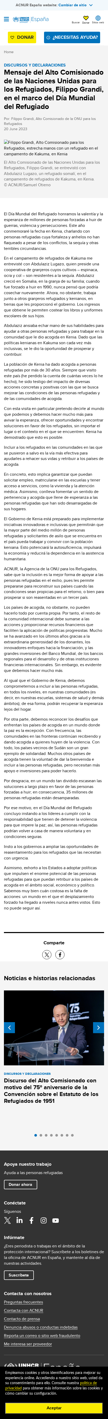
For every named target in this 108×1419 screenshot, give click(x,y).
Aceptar (54, 1408)
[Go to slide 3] (47, 1136)
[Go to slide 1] (37, 1136)
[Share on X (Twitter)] (46, 954)
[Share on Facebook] (59, 954)
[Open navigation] (6, 19)
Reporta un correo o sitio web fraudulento (42, 1336)
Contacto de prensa (22, 1319)
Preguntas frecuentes (23, 1302)
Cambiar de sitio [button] (72, 5)
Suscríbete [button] (19, 1275)
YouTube (55, 1220)
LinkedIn (19, 1220)
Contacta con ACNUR (23, 1310)
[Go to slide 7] (68, 1136)
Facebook (31, 1220)
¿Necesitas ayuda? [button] (75, 37)
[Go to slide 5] (58, 1136)
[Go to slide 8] (73, 1136)
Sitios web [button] (98, 22)
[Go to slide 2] (42, 1136)
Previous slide (9, 1027)
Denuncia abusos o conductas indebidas (41, 1327)
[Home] (30, 20)
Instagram (43, 1220)
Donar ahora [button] (20, 1184)
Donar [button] (85, 22)
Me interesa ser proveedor (28, 1344)
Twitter (7, 1220)
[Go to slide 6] (63, 1136)
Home (9, 51)
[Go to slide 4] (52, 1136)
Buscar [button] (76, 22)
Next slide (98, 1027)
